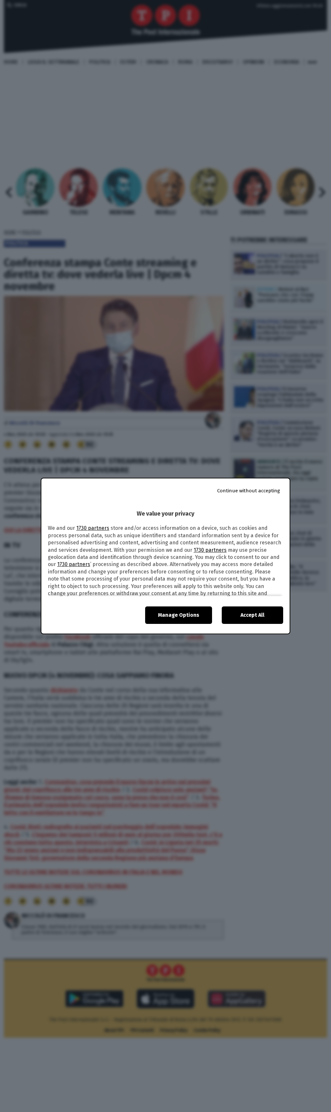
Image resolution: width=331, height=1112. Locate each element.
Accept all (252, 615)
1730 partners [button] (92, 528)
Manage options (178, 615)
